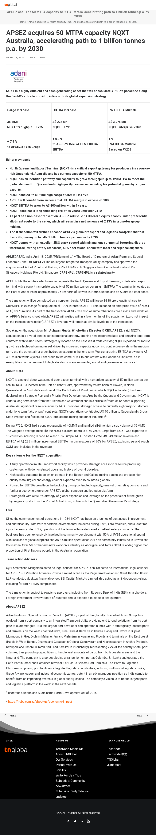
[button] (149, 5)
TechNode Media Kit (69, 749)
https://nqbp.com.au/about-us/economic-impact (40, 701)
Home (22, 21)
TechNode (114, 749)
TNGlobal (113, 759)
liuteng (39, 57)
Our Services (64, 759)
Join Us (61, 770)
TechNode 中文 (117, 754)
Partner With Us (66, 765)
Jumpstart (114, 765)
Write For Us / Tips (68, 775)
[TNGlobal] (11, 4)
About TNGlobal (66, 754)
